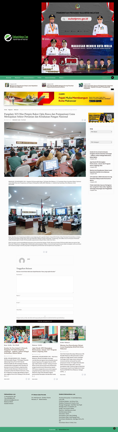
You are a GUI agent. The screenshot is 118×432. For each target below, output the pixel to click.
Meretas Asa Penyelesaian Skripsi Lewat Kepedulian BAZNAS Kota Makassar (23, 86)
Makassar (15, 120)
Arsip (91, 129)
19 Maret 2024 (8, 120)
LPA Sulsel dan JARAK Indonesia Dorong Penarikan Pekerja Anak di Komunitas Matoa (60, 86)
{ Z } (57, 429)
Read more (6, 379)
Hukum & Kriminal (50, 77)
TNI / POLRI (23, 120)
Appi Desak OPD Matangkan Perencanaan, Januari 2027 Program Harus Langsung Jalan (44, 349)
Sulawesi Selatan (29, 77)
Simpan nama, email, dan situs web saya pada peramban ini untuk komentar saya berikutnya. (40, 318)
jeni (28, 259)
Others (61, 77)
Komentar (19, 274)
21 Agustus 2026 (36, 354)
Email (18, 302)
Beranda (8, 77)
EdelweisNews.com (64, 429)
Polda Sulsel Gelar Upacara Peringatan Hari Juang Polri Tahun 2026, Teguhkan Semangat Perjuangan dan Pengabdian (98, 87)
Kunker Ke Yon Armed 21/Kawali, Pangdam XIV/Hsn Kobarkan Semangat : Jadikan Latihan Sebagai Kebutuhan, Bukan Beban (16, 350)
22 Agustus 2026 (8, 356)
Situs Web (19, 309)
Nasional (17, 77)
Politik (39, 77)
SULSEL (19, 120)
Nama (18, 295)
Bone (5, 345)
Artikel (62, 342)
